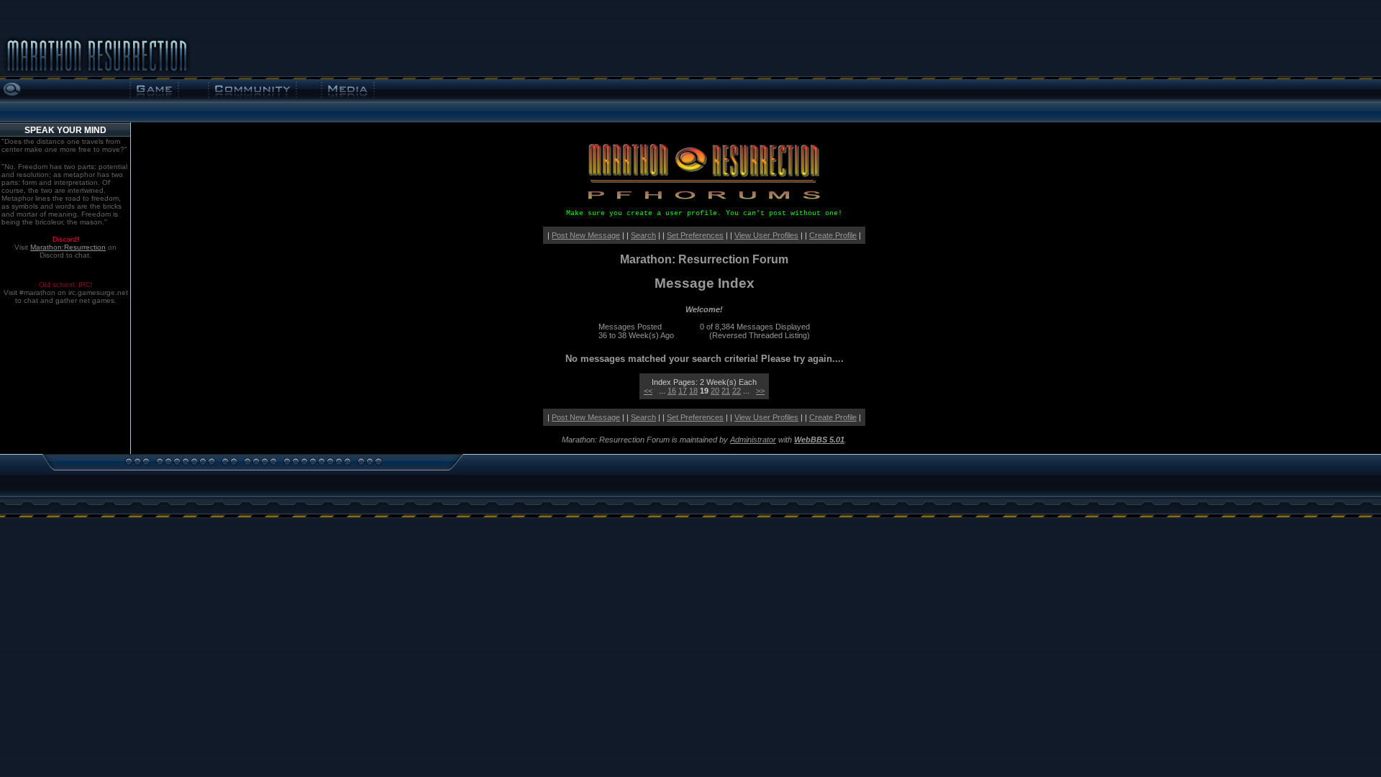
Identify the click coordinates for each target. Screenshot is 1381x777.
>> (760, 390)
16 (671, 390)
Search (643, 235)
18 (693, 390)
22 (736, 390)
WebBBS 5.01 (819, 439)
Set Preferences (695, 235)
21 (725, 390)
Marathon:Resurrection (68, 247)
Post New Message (586, 235)
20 (715, 390)
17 (682, 390)
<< (648, 390)
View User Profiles (766, 235)
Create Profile (833, 235)
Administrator (753, 439)
